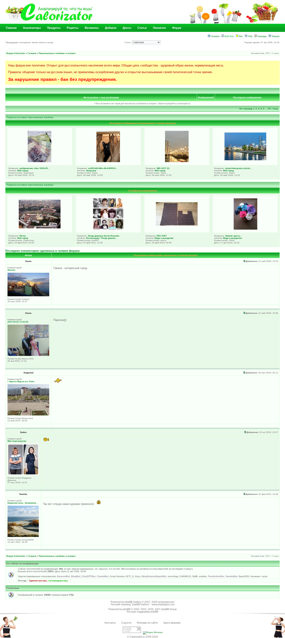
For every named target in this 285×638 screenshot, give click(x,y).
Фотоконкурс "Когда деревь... (101, 238)
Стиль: (128, 42)
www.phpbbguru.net (163, 604)
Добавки (110, 27)
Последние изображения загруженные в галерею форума (142, 123)
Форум (176, 27)
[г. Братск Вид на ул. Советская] (28, 415)
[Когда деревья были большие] (108, 229)
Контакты (110, 623)
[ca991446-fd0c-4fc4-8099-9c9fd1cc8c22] (108, 161)
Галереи (214, 36)
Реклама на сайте (147, 623)
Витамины (92, 27)
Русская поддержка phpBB (142, 611)
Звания (275, 36)
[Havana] (28, 295)
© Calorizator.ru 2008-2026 (142, 636)
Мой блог (229, 36)
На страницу (245, 109)
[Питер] (40, 227)
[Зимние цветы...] (245, 229)
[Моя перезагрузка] (23, 474)
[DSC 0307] (177, 225)
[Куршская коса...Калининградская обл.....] (23, 536)
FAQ (249, 36)
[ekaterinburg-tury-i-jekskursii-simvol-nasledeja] (245, 159)
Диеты (127, 27)
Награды (262, 36)
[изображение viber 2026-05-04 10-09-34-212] (39, 161)
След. (275, 109)
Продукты (54, 27)
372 (269, 109)
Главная (11, 27)
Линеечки (159, 27)
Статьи (142, 27)
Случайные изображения (142, 190)
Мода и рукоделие (164, 238)
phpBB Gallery (133, 602)
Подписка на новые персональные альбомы (29, 117)
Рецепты (72, 27)
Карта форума (171, 623)
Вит (240, 36)
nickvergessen (166, 602)
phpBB (126, 609)
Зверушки (91, 170)
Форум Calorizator (15, 53)
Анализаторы (32, 27)
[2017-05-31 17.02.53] (28, 355)
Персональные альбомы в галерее (57, 53)
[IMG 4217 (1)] (177, 161)
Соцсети (126, 623)
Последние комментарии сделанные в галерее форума (42, 250)
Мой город (22, 170)
